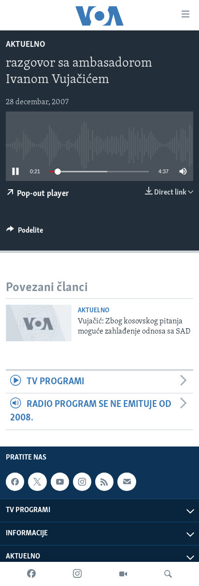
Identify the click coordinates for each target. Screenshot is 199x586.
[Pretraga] (168, 574)
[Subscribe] (126, 482)
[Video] (123, 574)
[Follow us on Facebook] (15, 482)
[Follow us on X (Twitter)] (37, 482)
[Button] (24, 232)
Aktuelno (25, 45)
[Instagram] (77, 574)
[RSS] (104, 482)
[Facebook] (31, 574)
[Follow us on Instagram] (82, 482)
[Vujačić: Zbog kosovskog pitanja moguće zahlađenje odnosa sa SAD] (38, 323)
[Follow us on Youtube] (60, 482)
